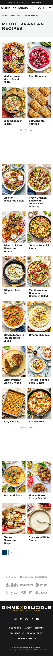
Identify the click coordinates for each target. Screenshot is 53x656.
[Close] (38, 299)
